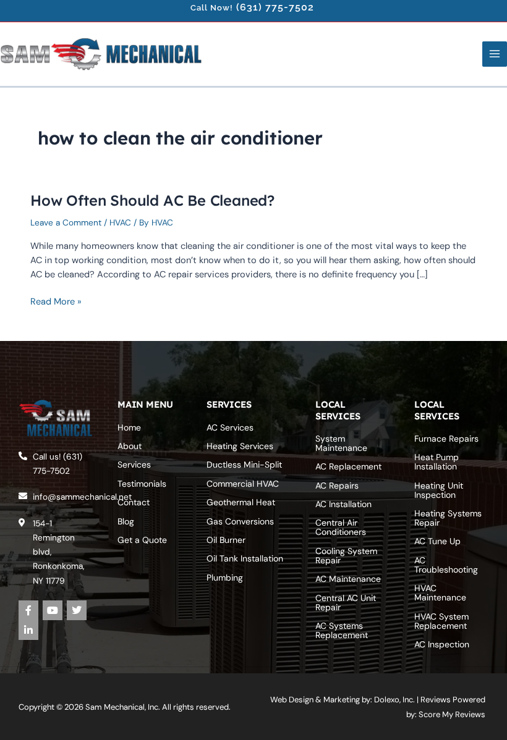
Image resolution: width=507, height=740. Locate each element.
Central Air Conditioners (340, 527)
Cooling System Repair (346, 555)
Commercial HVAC (243, 483)
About (129, 446)
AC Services (230, 427)
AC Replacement (348, 466)
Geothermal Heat (241, 502)
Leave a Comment (65, 222)
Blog (125, 521)
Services (134, 464)
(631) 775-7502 (275, 7)
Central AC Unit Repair (345, 602)
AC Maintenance (348, 578)
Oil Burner (226, 539)
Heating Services (240, 446)
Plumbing (225, 577)
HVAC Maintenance (440, 592)
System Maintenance (341, 443)
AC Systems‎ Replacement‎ (341, 630)
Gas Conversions (240, 521)
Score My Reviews (452, 714)
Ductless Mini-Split (244, 464)
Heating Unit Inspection (438, 490)
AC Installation (343, 504)
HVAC (120, 222)
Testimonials (141, 483)
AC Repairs (337, 485)
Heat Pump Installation (436, 462)
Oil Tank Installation (245, 558)
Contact (133, 502)
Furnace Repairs (446, 438)
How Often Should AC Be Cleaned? (152, 200)
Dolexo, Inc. (394, 699)
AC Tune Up (437, 541)
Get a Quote (142, 539)
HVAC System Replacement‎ (441, 621)
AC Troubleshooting (446, 565)
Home (129, 427)
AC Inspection (441, 644)
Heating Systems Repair (448, 518)
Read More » (56, 301)
